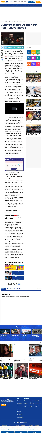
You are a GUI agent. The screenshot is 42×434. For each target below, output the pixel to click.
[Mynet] (17, 425)
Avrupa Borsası (19, 412)
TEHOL (19, 1)
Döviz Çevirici (38, 60)
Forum (18, 402)
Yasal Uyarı (19, 405)
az (19, 149)
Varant (25, 405)
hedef (15, 215)
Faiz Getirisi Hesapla (38, 67)
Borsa (25, 400)
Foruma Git (38, 288)
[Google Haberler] (2, 59)
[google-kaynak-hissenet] (12, 47)
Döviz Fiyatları (32, 405)
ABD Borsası (19, 411)
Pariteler (31, 406)
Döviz (38, 54)
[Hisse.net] (5, 1)
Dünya (18, 409)
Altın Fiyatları (32, 403)
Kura (6, 57)
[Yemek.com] (37, 425)
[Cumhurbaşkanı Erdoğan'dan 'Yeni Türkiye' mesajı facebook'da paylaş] (2, 53)
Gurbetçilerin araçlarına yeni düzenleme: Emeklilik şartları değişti (26, 337)
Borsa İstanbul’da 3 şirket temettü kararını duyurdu (4, 337)
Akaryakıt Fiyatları (20, 417)
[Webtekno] (30, 425)
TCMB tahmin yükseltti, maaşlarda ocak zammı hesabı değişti (15, 337)
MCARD (22, 1)
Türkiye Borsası (19, 415)
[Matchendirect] (11, 425)
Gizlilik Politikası (19, 403)
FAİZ (25, 5)
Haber (25, 406)
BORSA (6, 5)
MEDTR (14, 1)
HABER (29, 5)
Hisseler (29, 60)
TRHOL (16, 1)
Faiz (35, 402)
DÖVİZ (12, 5)
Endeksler (25, 403)
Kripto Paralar (33, 60)
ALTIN (16, 5)
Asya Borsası (19, 414)
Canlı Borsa (29, 54)
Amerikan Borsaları (38, 400)
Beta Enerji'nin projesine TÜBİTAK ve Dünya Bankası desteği (37, 337)
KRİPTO (21, 5)
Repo (36, 406)
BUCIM (25, 1)
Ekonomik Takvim (33, 67)
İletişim (18, 400)
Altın (33, 54)
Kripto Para (31, 402)
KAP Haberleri (29, 67)
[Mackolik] (5, 425)
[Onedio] (23, 425)
